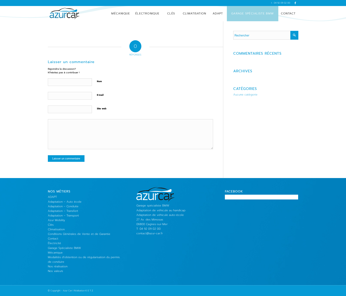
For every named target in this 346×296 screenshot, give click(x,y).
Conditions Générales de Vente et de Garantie (79, 234)
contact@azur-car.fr (149, 233)
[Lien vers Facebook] (295, 3)
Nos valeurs (55, 271)
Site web (101, 108)
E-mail (100, 95)
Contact (53, 239)
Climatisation (56, 229)
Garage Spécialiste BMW (64, 248)
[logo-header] (65, 13)
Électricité (54, 243)
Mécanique (55, 253)
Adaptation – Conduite (63, 206)
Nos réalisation (57, 266)
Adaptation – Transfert (63, 211)
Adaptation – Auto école (64, 202)
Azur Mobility (56, 220)
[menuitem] (121, 13)
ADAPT (52, 197)
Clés (51, 225)
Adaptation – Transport (63, 215)
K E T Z (89, 290)
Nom (99, 81)
